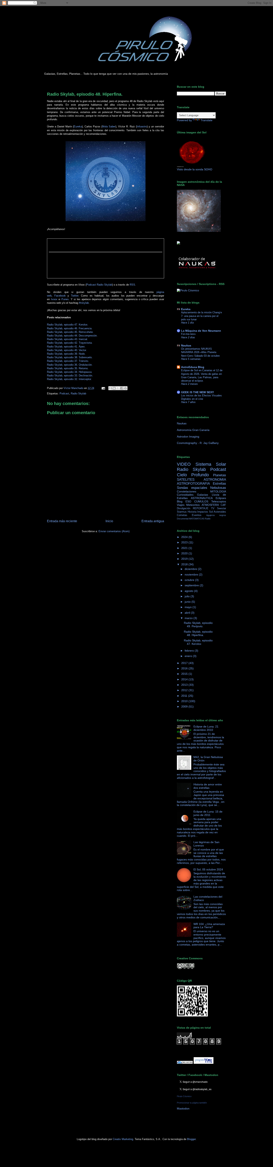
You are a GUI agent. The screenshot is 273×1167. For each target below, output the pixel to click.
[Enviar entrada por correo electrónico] (103, 388)
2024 (184, 537)
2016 (184, 668)
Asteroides (220, 511)
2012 (184, 690)
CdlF (223, 505)
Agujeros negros (216, 515)
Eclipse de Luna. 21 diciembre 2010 (205, 728)
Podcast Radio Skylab (99, 284)
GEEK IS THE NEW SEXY (197, 392)
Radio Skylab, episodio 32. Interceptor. (69, 379)
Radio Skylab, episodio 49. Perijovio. (198, 624)
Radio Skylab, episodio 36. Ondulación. (70, 364)
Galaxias (202, 494)
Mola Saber (109, 126)
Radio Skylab (78, 393)
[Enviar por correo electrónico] (110, 388)
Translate (206, 120)
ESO (188, 501)
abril (188, 612)
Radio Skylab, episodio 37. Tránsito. (68, 360)
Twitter (74, 295)
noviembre (192, 574)
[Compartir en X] (118, 388)
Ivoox (54, 299)
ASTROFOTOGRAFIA (193, 483)
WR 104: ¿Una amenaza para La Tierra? (209, 925)
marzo (189, 618)
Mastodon (183, 1108)
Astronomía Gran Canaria (193, 430)
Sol (211, 511)
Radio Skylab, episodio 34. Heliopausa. (69, 371)
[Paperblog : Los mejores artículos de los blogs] (203, 1062)
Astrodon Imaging (188, 436)
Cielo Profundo (193, 474)
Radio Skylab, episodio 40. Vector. (67, 350)
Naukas (186, 345)
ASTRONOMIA (215, 479)
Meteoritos (193, 504)
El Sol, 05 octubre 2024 (208, 869)
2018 (184, 564)
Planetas (219, 475)
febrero (190, 650)
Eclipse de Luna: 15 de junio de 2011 (207, 813)
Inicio (109, 521)
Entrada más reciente (62, 521)
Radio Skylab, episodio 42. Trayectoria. (70, 342)
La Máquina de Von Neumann (201, 330)
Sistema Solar (210, 464)
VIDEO (184, 464)
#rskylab (84, 302)
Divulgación (183, 508)
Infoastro (142, 126)
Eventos (196, 515)
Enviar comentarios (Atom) (114, 531)
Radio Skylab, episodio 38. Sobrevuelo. (70, 357)
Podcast (64, 393)
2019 (184, 558)
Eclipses (221, 498)
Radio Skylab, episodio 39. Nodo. (66, 353)
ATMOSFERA (210, 504)
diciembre (191, 569)
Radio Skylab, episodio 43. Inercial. (67, 339)
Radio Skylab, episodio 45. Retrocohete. (70, 331)
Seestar (221, 508)
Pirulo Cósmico (184, 1096)
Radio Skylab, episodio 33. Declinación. (70, 375)
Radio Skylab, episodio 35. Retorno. (68, 368)
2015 (184, 673)
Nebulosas (218, 488)
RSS (132, 284)
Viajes (180, 504)
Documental (182, 518)
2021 (184, 548)
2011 (184, 695)
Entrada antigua (152, 521)
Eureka (78, 126)
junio (188, 601)
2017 (184, 663)
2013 (184, 684)
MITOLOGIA (218, 491)
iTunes (65, 299)
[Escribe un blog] (114, 388)
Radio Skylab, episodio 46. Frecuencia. (69, 328)
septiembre (192, 585)
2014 (184, 679)
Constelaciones (186, 491)
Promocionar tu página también (192, 1103)
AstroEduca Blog (192, 367)
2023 (184, 542)
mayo (188, 607)
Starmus (182, 511)
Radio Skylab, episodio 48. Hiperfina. (198, 633)
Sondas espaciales (192, 488)
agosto (189, 590)
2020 (184, 553)
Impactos (202, 511)
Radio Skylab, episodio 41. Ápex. (66, 346)
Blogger (191, 1139)
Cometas (182, 515)
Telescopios (218, 501)
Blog (179, 501)
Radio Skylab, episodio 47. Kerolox (198, 642)
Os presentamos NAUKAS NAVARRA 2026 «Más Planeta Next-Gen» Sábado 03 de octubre (200, 352)
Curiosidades (185, 494)
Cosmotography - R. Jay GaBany (198, 443)
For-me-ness (188, 333)
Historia (192, 511)
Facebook (60, 295)
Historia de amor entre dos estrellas (207, 786)
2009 (184, 706)
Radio (207, 518)
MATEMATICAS (196, 518)
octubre (190, 580)
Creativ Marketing (123, 1139)
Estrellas (219, 483)
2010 (184, 701)
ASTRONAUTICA (202, 498)
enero (189, 656)
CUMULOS (201, 501)
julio (187, 596)
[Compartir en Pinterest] (126, 388)
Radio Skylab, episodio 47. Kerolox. (67, 324)
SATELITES (185, 479)
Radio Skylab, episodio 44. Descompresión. (72, 335)
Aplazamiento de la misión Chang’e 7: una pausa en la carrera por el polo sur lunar (201, 316)
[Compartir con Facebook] (122, 388)
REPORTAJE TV (203, 508)
